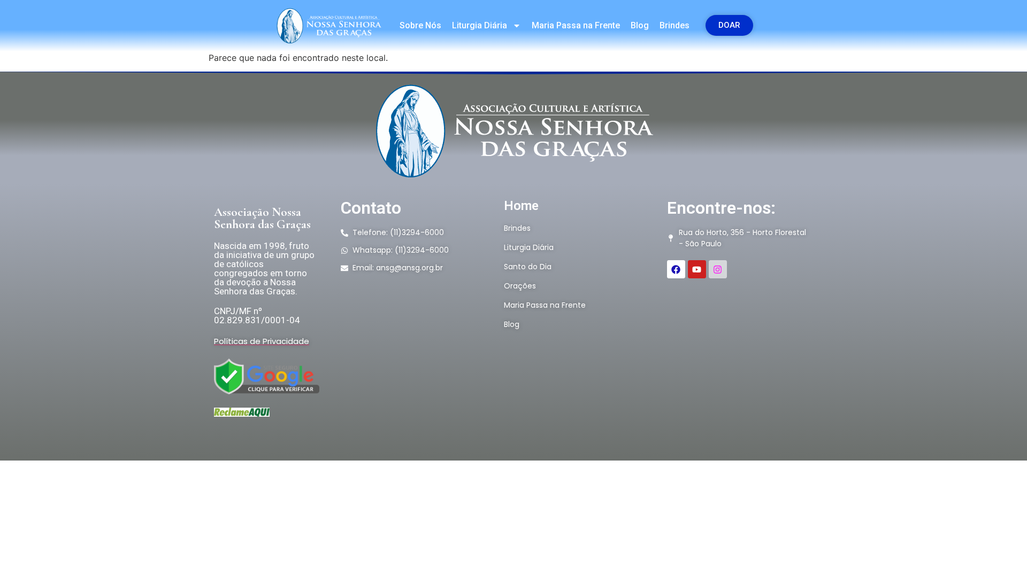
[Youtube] (697, 269)
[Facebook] (676, 269)
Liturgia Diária (479, 25)
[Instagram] (718, 269)
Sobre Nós (420, 25)
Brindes (674, 25)
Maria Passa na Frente (576, 25)
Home (521, 205)
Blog (640, 25)
